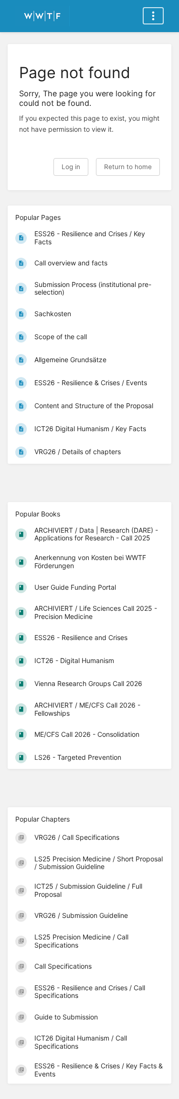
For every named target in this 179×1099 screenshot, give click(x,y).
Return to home (128, 167)
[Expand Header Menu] (153, 15)
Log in (71, 167)
